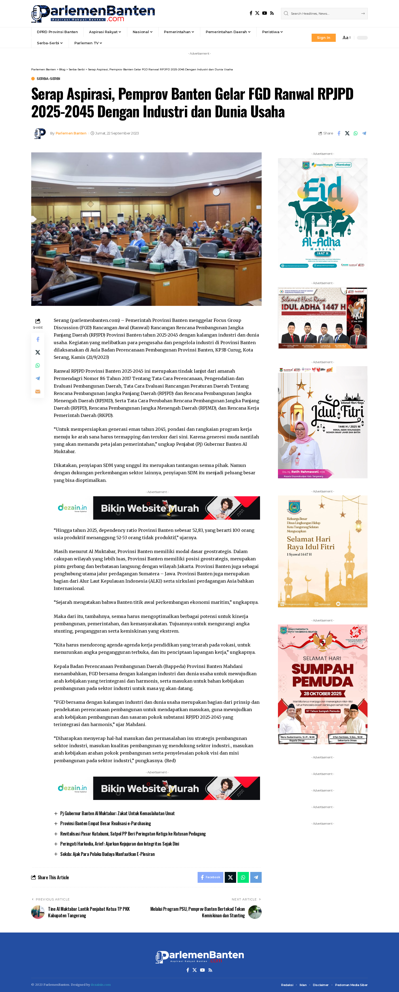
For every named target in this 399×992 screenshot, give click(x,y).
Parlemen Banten (71, 133)
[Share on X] (347, 133)
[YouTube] (264, 13)
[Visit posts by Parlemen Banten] (39, 133)
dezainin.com (101, 985)
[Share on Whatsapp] (355, 133)
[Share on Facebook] (339, 133)
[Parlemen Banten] (93, 13)
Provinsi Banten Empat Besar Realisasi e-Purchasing (105, 823)
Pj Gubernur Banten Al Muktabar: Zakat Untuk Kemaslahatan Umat (117, 813)
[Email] (37, 391)
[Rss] (272, 13)
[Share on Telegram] (364, 133)
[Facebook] (251, 13)
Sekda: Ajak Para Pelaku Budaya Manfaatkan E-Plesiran (107, 853)
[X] (257, 13)
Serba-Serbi (48, 78)
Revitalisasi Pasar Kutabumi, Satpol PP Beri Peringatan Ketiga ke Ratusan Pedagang (133, 833)
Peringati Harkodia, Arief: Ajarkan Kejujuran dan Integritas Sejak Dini (119, 843)
